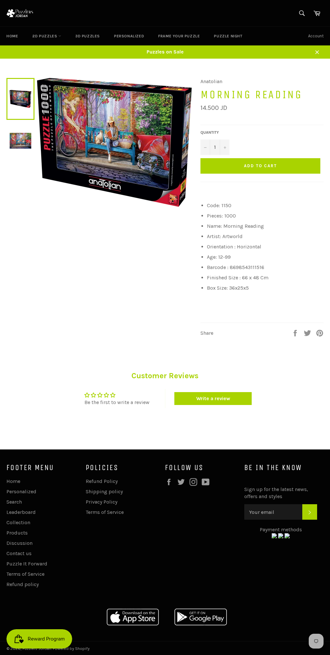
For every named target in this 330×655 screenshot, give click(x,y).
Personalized (129, 36)
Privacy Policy (101, 502)
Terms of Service (25, 574)
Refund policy (22, 584)
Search (14, 502)
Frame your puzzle (179, 36)
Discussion (19, 543)
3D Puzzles (87, 36)
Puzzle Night (228, 36)
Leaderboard (21, 512)
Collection (18, 522)
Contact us (19, 553)
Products (17, 533)
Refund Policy (102, 481)
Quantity (209, 132)
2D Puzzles (45, 36)
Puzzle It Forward (26, 564)
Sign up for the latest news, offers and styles (276, 492)
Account (316, 36)
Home (12, 36)
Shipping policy (104, 491)
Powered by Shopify (71, 648)
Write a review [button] (213, 398)
